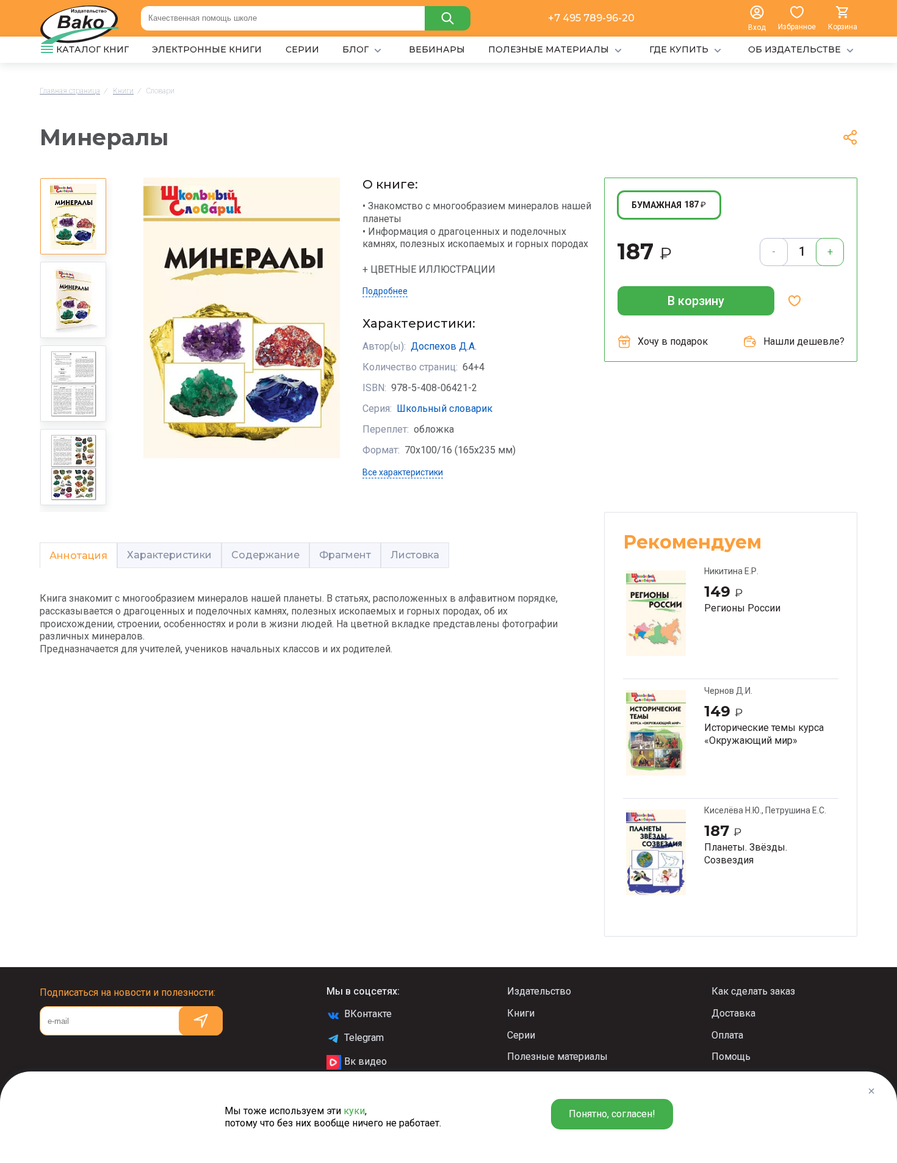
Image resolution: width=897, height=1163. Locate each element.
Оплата (727, 1035)
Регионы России (742, 608)
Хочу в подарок (673, 341)
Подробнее (385, 291)
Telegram (364, 1037)
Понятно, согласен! (612, 1114)
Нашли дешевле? (804, 341)
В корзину (696, 300)
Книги (521, 1013)
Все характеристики (402, 472)
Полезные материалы (557, 1056)
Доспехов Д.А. (444, 346)
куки (354, 1111)
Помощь (731, 1056)
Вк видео (365, 1061)
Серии (521, 1035)
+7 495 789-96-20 (591, 18)
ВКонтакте (368, 1014)
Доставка (733, 1013)
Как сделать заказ (753, 991)
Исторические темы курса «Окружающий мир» (764, 734)
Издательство (539, 991)
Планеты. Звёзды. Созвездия (745, 853)
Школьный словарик (444, 408)
